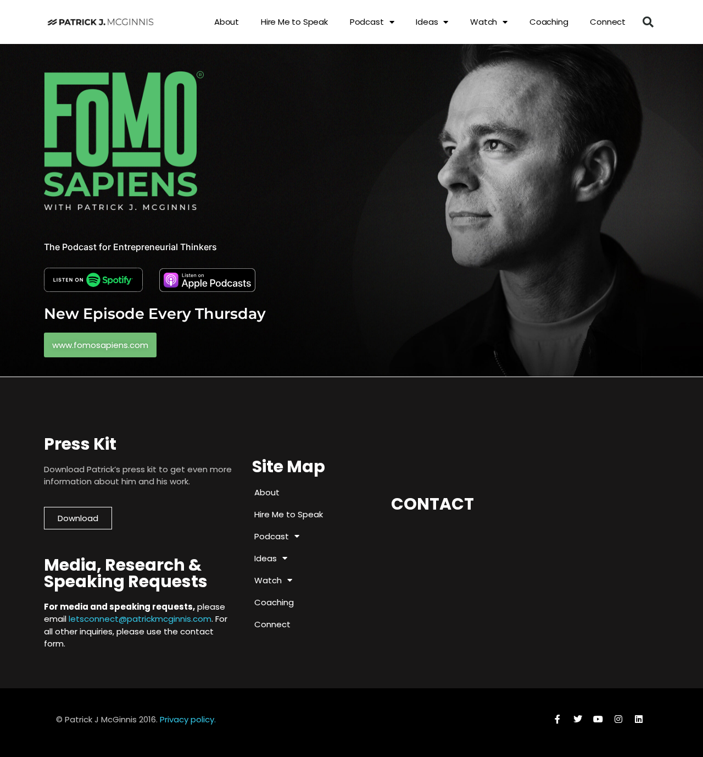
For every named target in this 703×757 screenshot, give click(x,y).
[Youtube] (598, 719)
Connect (608, 21)
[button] (648, 22)
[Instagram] (618, 719)
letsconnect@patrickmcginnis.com (140, 619)
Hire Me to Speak (294, 21)
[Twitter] (578, 719)
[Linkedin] (639, 719)
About (226, 21)
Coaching (548, 21)
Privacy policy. (188, 719)
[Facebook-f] (557, 719)
